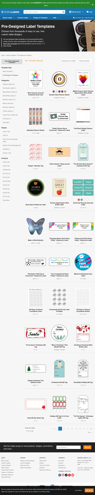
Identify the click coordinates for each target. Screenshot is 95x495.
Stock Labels (5, 468)
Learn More (78, 490)
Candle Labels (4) (8, 111)
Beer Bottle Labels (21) (9, 96)
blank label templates (10, 44)
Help (54, 18)
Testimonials (62, 468)
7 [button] (84, 429)
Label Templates (11, 55)
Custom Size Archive (7, 470)
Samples (42, 468)
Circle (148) (6, 131)
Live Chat (78, 17)
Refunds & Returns (45, 470)
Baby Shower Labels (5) (10, 92)
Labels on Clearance (7, 472)
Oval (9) (5, 135)
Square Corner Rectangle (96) (12, 145)
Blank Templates (8, 71)
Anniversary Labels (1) (9, 88)
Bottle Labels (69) (8, 103)
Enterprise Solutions (7, 475)
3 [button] (68, 429)
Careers (60, 463)
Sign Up (87, 447)
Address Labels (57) (9, 84)
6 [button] (80, 429)
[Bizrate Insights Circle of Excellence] (58, 484)
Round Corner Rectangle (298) (10, 140)
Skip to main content (7, 4)
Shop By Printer (6, 477)
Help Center (42, 461)
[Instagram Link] (63, 475)
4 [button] (72, 429)
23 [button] (91, 429)
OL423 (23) (6, 192)
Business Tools (24, 465)
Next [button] (89, 432)
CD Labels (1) (7, 119)
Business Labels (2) (8, 107)
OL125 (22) (6, 196)
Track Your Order (44, 465)
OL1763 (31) (6, 173)
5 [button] (76, 429)
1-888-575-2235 (89, 18)
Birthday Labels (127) (9, 99)
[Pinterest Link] (69, 475)
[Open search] (63, 12)
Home (3, 55)
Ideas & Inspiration (25, 468)
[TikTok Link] (66, 475)
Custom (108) (7, 153)
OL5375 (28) (6, 181)
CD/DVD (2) (6, 149)
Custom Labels (22, 18)
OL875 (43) (6, 162)
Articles (41, 463)
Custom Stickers (6, 465)
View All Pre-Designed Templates (12, 61)
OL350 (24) (6, 189)
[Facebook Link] (59, 475)
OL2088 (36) (6, 170)
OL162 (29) (6, 177)
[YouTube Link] (72, 475)
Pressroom (61, 465)
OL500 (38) (6, 166)
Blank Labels (7, 18)
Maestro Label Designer (27, 461)
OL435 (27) (6, 185)
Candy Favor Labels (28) (10, 115)
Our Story (61, 461)
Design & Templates (40, 18)
